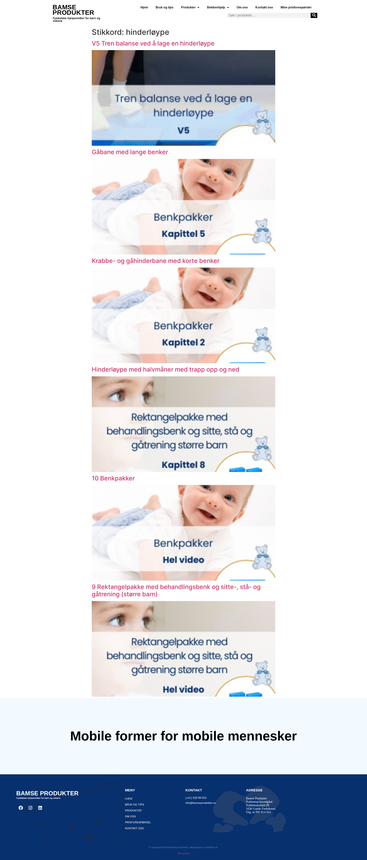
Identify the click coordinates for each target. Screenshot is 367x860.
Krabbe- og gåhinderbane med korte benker (155, 260)
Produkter (188, 7)
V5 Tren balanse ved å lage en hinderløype (153, 43)
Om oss (242, 7)
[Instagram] (30, 808)
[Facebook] (20, 808)
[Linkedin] (40, 808)
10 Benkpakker (113, 478)
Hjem (144, 7)
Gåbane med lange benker (130, 152)
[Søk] (314, 15)
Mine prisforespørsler (296, 7)
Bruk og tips (164, 7)
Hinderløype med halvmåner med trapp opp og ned (165, 369)
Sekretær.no (211, 847)
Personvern (184, 853)
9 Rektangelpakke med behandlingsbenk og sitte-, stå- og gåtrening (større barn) (176, 590)
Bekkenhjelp (216, 7)
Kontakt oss (264, 7)
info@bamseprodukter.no (200, 802)
